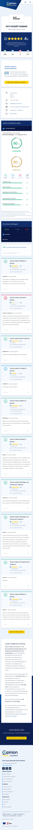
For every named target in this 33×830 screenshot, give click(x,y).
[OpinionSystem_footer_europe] (7, 822)
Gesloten (20, 110)
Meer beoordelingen (16, 632)
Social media (13, 113)
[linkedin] (10, 768)
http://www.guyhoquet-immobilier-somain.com (21, 106)
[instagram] (7, 768)
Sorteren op (10, 253)
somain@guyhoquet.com (16, 103)
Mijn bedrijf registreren (17, 738)
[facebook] (3, 768)
